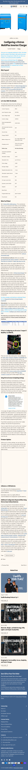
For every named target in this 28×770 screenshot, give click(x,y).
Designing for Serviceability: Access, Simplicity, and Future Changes (14, 661)
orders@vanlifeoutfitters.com (9, 740)
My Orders (3, 711)
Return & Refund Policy (6, 724)
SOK (2, 544)
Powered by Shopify (18, 768)
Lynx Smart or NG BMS (19, 87)
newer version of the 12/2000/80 (18, 371)
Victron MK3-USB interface (9, 204)
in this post (9, 551)
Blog (19, 49)
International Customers (6, 731)
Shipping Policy (4, 722)
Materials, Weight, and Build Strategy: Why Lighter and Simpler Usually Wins (13, 629)
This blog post (11, 544)
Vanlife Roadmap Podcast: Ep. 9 (9, 597)
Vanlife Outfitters (9, 768)
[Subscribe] (25, 693)
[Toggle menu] (1, 6)
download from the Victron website (9, 259)
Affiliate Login (4, 716)
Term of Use (19, 696)
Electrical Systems (9, 555)
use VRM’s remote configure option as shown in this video (14, 308)
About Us (3, 708)
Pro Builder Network (6, 713)
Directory (12, 754)
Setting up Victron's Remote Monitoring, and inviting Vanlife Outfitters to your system (12, 61)
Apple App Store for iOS (19, 261)
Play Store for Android (6, 261)
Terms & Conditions (5, 726)
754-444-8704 (6, 742)
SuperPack (19, 490)
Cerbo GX (3, 305)
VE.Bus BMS (4, 508)
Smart (24, 490)
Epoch (6, 544)
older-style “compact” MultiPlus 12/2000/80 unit (14, 357)
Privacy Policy (4, 729)
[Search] (21, 6)
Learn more (4, 600)
